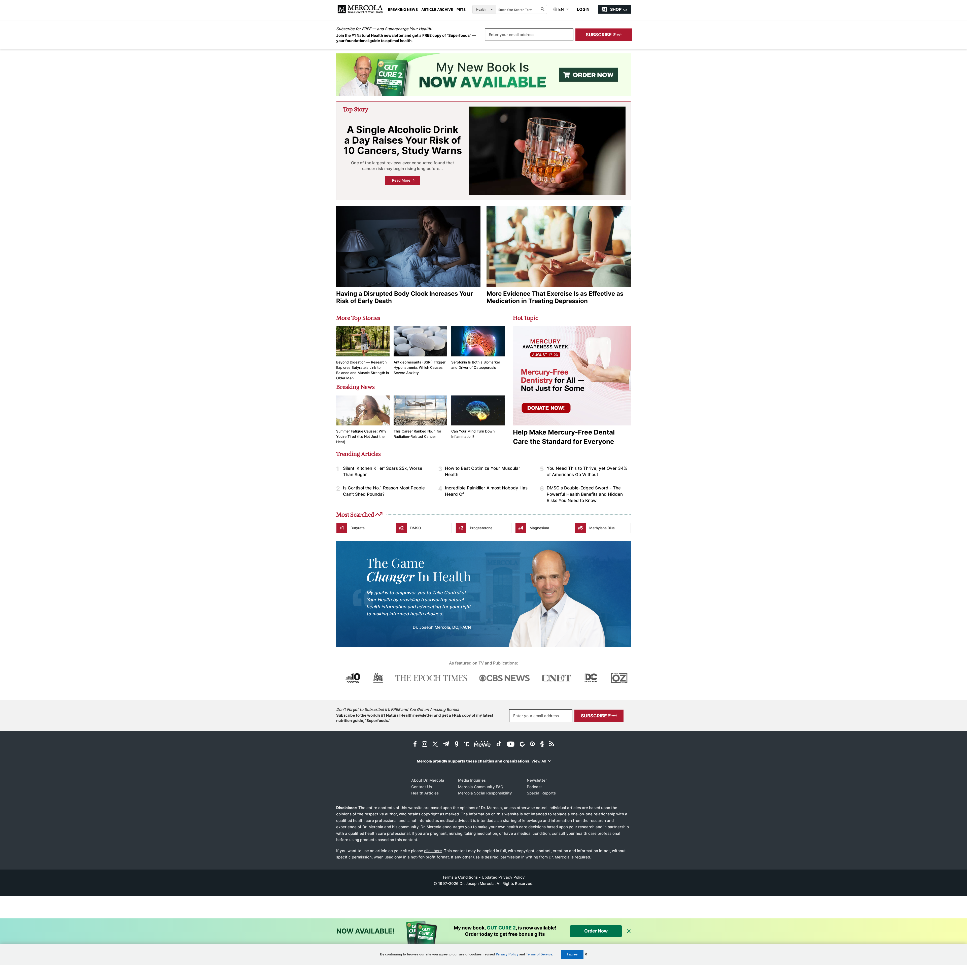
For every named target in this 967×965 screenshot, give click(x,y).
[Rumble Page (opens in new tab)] (532, 744)
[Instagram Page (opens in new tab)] (424, 744)
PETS (461, 10)
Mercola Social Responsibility (485, 793)
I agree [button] (572, 954)
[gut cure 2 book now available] (483, 74)
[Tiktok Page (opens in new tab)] (499, 744)
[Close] (629, 931)
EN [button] (560, 9)
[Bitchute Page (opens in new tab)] (522, 744)
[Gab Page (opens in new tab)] (457, 744)
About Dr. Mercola (427, 780)
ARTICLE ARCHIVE (437, 10)
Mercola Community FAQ (480, 786)
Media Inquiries (472, 780)
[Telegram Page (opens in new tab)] (446, 744)
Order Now (596, 931)
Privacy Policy (507, 954)
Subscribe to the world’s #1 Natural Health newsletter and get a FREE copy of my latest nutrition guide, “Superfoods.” (414, 718)
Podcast (534, 786)
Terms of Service (539, 954)
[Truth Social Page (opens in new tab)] (466, 744)
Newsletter (537, 780)
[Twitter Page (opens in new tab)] (435, 744)
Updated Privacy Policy (503, 877)
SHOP (618, 9)
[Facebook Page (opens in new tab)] (415, 744)
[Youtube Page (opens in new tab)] (510, 744)
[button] (586, 954)
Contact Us (421, 786)
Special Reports (541, 793)
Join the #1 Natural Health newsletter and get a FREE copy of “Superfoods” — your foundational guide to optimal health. (406, 38)
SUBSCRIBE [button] (604, 34)
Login (583, 9)
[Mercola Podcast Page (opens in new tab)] (542, 744)
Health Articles (425, 793)
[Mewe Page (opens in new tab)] (482, 744)
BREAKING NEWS (403, 10)
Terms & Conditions (460, 877)
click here (433, 850)
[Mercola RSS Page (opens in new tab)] (551, 744)
